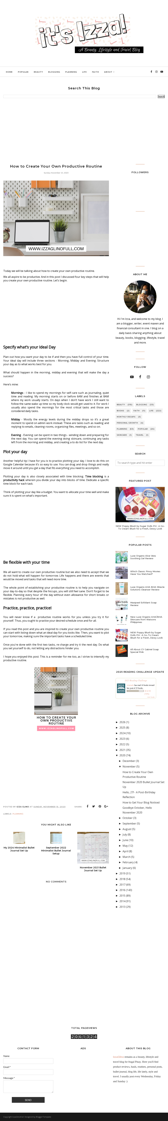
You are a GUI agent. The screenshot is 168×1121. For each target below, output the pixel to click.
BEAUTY (121, 405)
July (125, 834)
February (128, 862)
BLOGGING (141, 405)
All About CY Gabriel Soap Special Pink (144, 650)
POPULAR (143, 429)
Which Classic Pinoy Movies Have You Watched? (145, 572)
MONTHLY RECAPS (126, 417)
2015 (122, 895)
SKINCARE (122, 435)
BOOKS (120, 411)
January (127, 868)
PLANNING (18, 814)
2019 (122, 873)
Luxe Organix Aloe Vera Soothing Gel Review (143, 557)
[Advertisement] (84, 131)
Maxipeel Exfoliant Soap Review (143, 603)
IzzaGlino (118, 1056)
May (125, 845)
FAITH (137, 411)
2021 (122, 750)
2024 (122, 733)
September (129, 823)
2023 (122, 739)
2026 (122, 722)
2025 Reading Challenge (136, 680)
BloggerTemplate (43, 1117)
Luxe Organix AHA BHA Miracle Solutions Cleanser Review (147, 588)
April (125, 851)
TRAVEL (140, 435)
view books (151, 697)
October (128, 818)
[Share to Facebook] (87, 806)
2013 (122, 907)
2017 (122, 884)
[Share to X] (93, 806)
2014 (122, 901)
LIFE (151, 411)
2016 (122, 890)
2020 (122, 755)
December (129, 761)
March (126, 857)
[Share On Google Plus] (106, 806)
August (127, 829)
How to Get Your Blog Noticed (141, 802)
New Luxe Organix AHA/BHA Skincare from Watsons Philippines (146, 619)
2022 (122, 744)
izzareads (130, 685)
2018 (122, 879)
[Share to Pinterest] (100, 806)
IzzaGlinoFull (18, 1117)
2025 (122, 727)
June (125, 840)
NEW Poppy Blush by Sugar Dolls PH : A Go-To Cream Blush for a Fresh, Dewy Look (140, 527)
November (129, 766)
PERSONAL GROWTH (127, 423)
